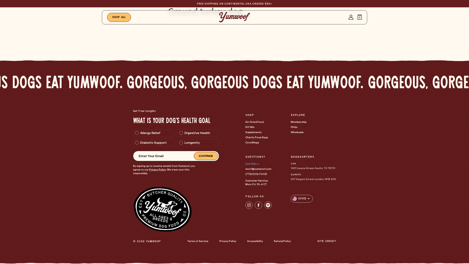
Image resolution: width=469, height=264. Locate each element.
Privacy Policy (157, 169)
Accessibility (255, 241)
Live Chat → (252, 163)
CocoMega (252, 142)
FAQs (294, 127)
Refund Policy (282, 241)
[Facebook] (258, 205)
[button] (360, 17)
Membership (298, 121)
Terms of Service (197, 241)
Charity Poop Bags (256, 137)
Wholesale (297, 132)
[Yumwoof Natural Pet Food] (234, 17)
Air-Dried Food (254, 121)
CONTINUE (206, 156)
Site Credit (326, 241)
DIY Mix (249, 127)
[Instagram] (249, 205)
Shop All (119, 17)
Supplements (253, 132)
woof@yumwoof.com (258, 168)
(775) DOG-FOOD (256, 174)
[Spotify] (268, 205)
